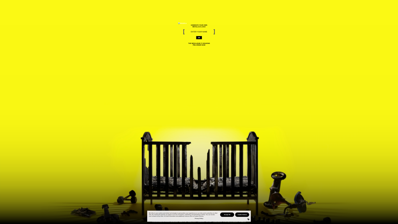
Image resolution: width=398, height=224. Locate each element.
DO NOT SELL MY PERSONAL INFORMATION (234, 221)
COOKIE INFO (201, 221)
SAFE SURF (209, 221)
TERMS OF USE (183, 221)
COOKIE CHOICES (217, 221)
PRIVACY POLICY (192, 221)
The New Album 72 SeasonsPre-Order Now (199, 44)
